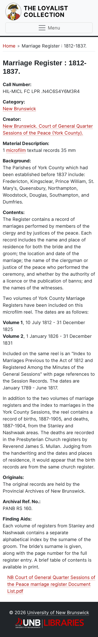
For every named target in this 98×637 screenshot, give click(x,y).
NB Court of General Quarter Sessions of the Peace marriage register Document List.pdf (51, 584)
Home (9, 46)
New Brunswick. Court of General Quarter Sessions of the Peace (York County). (48, 129)
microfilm (16, 150)
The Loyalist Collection (58, 11)
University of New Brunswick (58, 612)
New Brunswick (19, 108)
